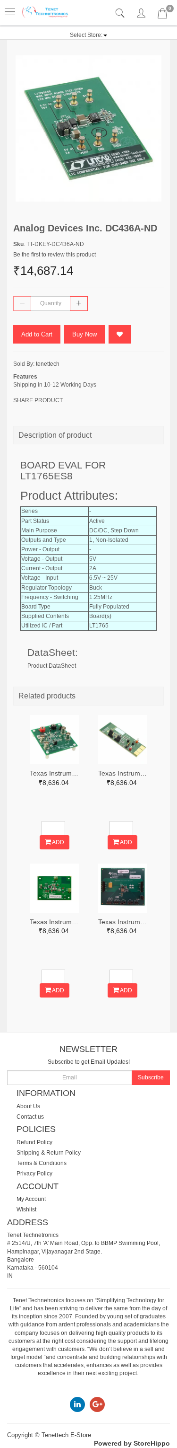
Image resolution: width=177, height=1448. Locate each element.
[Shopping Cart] (162, 15)
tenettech (47, 364)
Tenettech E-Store (66, 1435)
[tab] (121, 13)
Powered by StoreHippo (132, 1443)
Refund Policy (34, 1142)
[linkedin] (77, 1404)
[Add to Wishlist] (120, 334)
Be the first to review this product (54, 254)
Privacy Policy (34, 1173)
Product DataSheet (51, 665)
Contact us (30, 1116)
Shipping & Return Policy (49, 1152)
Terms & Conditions (42, 1163)
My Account (31, 1199)
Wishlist (26, 1209)
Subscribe (151, 1077)
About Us (28, 1106)
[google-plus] (97, 1404)
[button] (88, 35)
